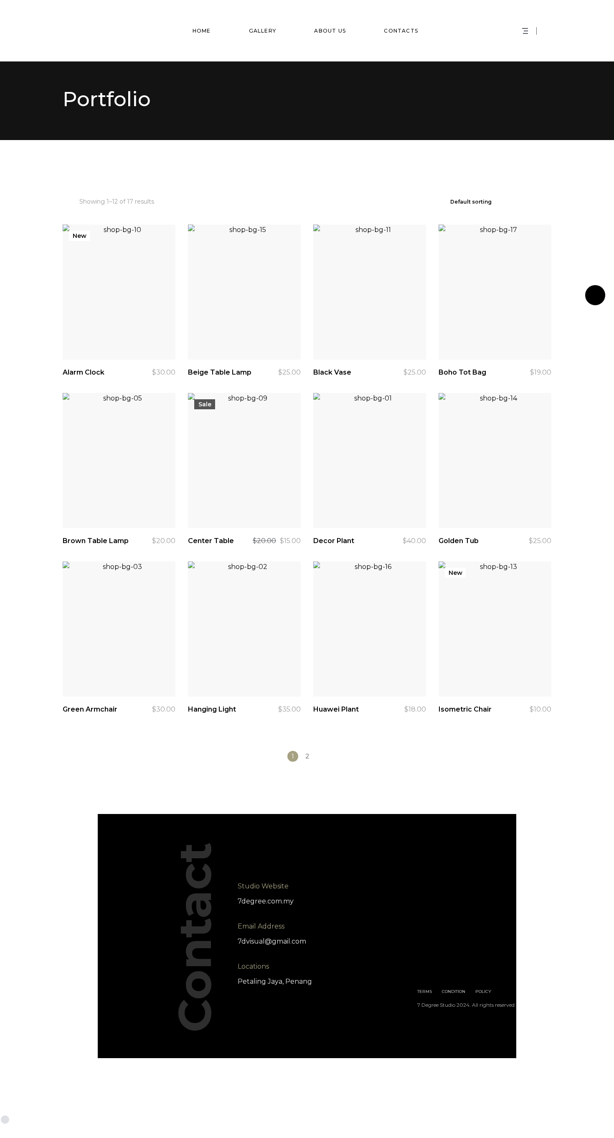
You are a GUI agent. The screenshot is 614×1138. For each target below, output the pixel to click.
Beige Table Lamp (219, 372)
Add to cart (159, 338)
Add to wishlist (136, 338)
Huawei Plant (336, 709)
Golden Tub (459, 541)
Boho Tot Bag (462, 372)
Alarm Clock (83, 372)
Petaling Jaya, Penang (275, 981)
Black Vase (332, 372)
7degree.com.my (266, 901)
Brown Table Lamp (96, 541)
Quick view (90, 338)
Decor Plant (333, 541)
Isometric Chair (465, 709)
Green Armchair (90, 709)
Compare (113, 338)
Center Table (211, 541)
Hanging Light (212, 709)
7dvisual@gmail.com (272, 941)
